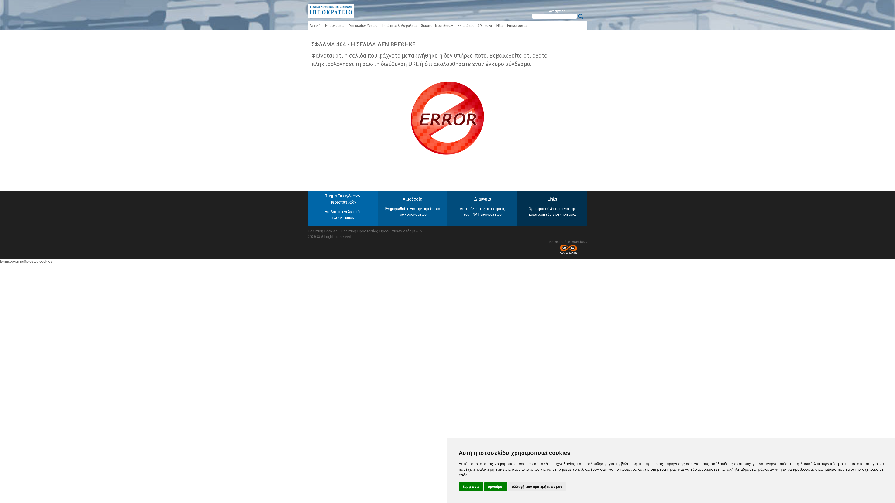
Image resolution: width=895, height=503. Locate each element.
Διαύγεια (482, 199)
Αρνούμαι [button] (495, 487)
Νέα (499, 26)
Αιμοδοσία (412, 199)
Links (552, 199)
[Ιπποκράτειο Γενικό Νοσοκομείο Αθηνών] (331, 16)
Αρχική (315, 26)
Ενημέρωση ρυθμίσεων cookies (26, 261)
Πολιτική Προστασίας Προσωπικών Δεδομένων (381, 231)
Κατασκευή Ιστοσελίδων (568, 242)
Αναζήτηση (557, 11)
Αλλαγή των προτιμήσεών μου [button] (537, 487)
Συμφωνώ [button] (470, 487)
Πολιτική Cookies (322, 231)
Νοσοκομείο (335, 26)
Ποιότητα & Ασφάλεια (399, 26)
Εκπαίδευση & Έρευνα (475, 26)
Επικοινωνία (517, 26)
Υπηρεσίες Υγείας (363, 26)
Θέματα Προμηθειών (437, 26)
